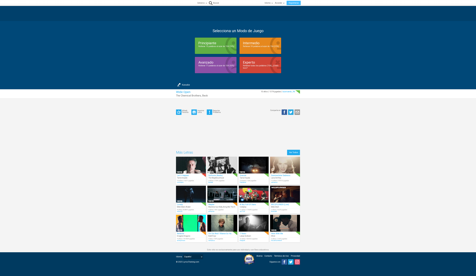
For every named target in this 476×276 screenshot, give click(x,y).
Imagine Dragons (183, 236)
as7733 (242, 211)
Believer (180, 233)
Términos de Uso (281, 256)
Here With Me (277, 233)
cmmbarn (180, 182)
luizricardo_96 (289, 91)
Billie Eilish (181, 207)
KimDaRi (274, 211)
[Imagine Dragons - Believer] (191, 223)
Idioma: (179, 256)
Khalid (188, 207)
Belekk (210, 182)
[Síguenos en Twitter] (291, 262)
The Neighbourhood (216, 178)
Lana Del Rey (276, 178)
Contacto (268, 256)
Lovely (180, 204)
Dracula (243, 175)
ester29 (179, 211)
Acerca (259, 256)
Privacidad (295, 256)
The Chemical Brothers (188, 95)
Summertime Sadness (280, 175)
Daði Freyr (212, 236)
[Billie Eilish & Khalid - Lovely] (191, 194)
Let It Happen (183, 175)
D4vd (273, 236)
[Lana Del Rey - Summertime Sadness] (285, 165)
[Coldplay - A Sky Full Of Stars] (254, 194)
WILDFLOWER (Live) (280, 204)
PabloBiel (243, 182)
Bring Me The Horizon (231, 207)
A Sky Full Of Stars (248, 204)
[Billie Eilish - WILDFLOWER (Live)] (285, 194)
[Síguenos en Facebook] (284, 262)
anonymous (181, 240)
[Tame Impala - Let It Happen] (191, 165)
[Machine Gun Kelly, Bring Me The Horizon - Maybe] (222, 194)
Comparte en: (275, 110)
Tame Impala (182, 178)
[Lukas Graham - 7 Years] (254, 223)
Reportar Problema (217, 111)
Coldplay (243, 207)
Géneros (201, 3)
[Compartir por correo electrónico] (297, 112)
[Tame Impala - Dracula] (254, 165)
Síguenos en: (275, 262)
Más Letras (184, 152)
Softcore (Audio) (215, 175)
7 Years (243, 233)
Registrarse (294, 3)
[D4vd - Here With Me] (285, 223)
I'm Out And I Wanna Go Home (221, 233)
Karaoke (186, 84)
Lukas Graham (245, 236)
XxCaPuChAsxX (276, 240)
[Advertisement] (238, 13)
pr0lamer (211, 211)
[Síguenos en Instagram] (297, 262)
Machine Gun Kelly (215, 207)
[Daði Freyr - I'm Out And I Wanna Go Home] (222, 223)
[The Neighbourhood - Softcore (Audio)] (222, 165)
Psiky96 (242, 240)
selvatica (274, 182)
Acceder (278, 3)
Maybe (211, 204)
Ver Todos (293, 152)
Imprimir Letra (201, 111)
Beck (205, 95)
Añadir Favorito (185, 111)
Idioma (267, 3)
